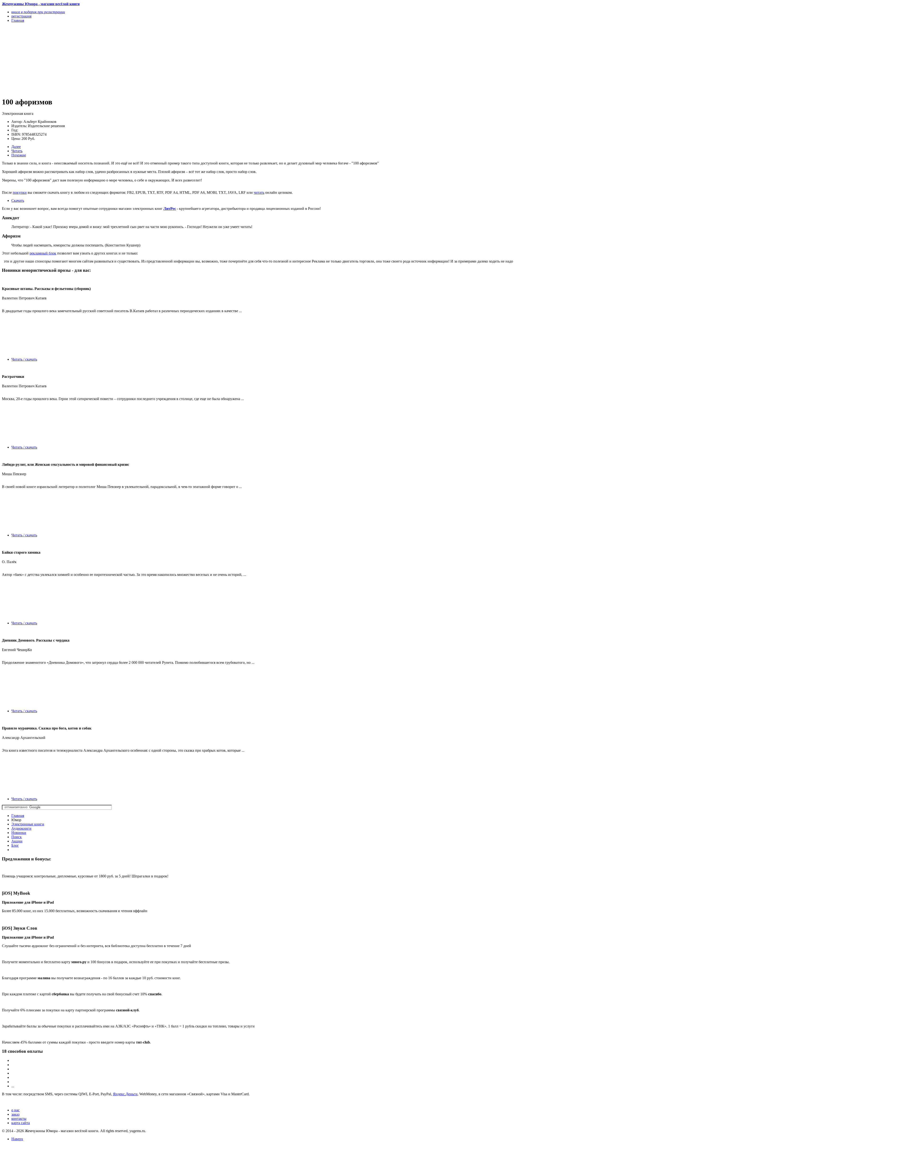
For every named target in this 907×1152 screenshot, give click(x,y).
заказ (15, 1114)
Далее (16, 147)
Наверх (17, 1139)
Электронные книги (27, 824)
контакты (18, 1119)
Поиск (16, 837)
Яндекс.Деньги (125, 1094)
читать (259, 192)
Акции (16, 841)
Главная (17, 816)
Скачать (17, 200)
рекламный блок (43, 253)
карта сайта (20, 1123)
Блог (15, 845)
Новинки (18, 833)
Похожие (18, 155)
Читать (16, 151)
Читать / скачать (24, 359)
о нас (15, 1110)
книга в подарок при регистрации (38, 12)
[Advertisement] (143, 59)
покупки (20, 192)
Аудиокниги (21, 828)
